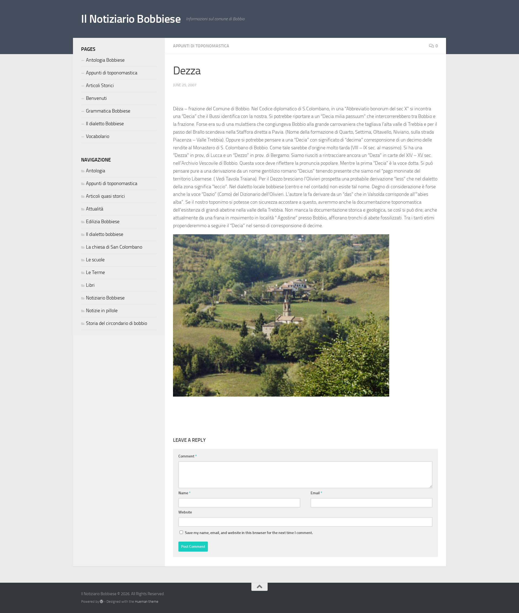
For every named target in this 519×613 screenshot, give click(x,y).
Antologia (95, 171)
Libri (90, 285)
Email (316, 493)
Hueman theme (146, 601)
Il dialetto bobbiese (104, 234)
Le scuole (95, 260)
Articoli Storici (100, 85)
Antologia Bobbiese (105, 60)
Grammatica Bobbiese (108, 111)
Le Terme (95, 272)
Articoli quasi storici (105, 196)
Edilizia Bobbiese (102, 222)
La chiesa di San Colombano (114, 247)
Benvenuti (96, 98)
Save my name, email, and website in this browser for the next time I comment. (249, 532)
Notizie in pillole (102, 311)
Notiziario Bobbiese (105, 298)
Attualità (94, 209)
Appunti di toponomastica (201, 45)
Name (184, 493)
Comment (187, 456)
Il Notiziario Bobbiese (131, 19)
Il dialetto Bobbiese (105, 124)
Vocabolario (97, 136)
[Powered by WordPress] (101, 601)
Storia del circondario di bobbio (116, 323)
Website (185, 512)
